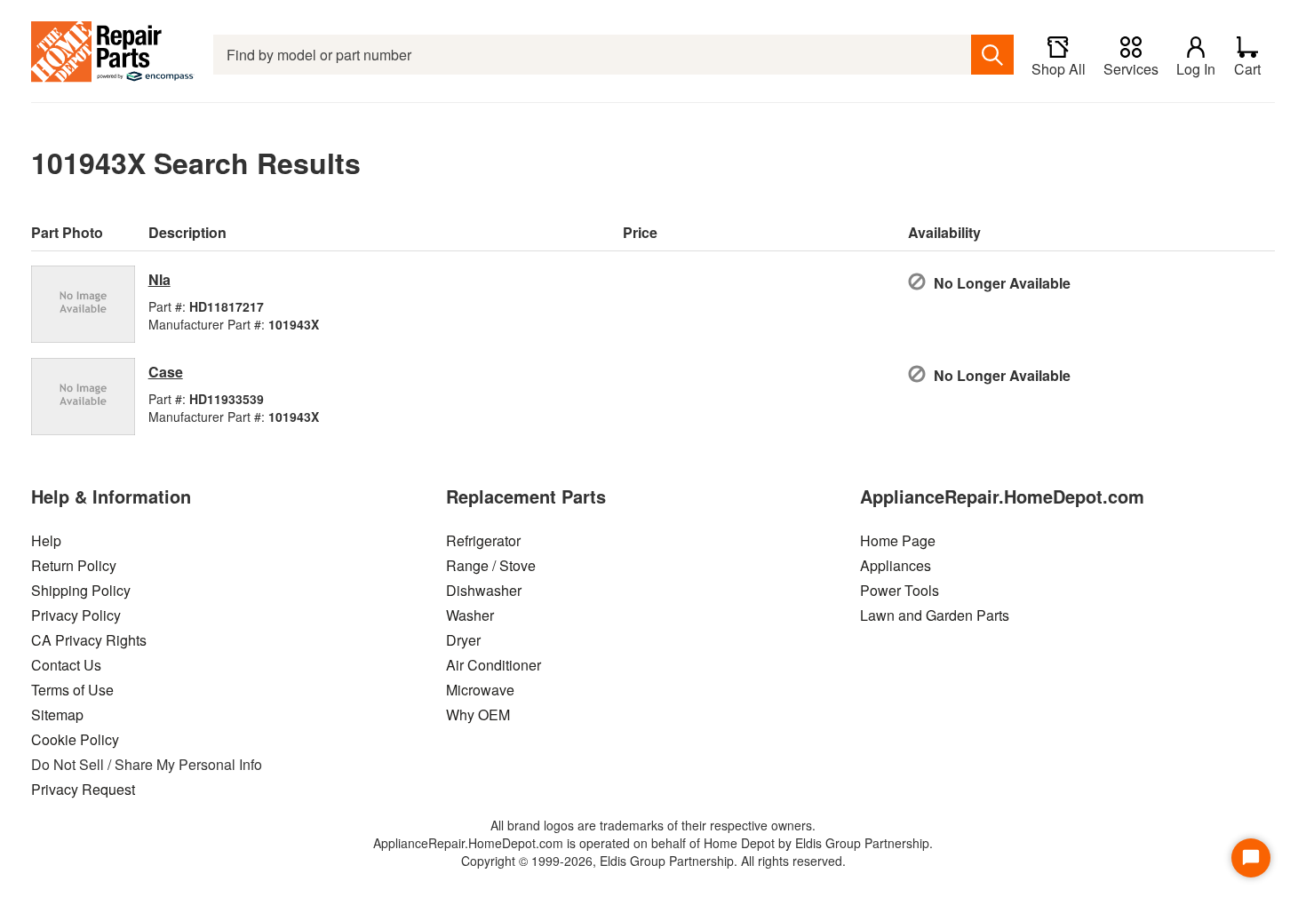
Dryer (463, 640)
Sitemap (57, 714)
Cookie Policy (75, 739)
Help (46, 540)
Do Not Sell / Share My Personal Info (146, 764)
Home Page (898, 540)
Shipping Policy (81, 590)
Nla (159, 279)
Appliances (895, 565)
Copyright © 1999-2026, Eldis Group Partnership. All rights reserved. (653, 860)
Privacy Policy (76, 615)
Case (165, 371)
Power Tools (899, 590)
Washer (470, 615)
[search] (992, 55)
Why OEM (478, 714)
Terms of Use (72, 689)
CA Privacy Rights (89, 640)
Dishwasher (484, 590)
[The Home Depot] (113, 54)
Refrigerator (483, 540)
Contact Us (66, 665)
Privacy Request (83, 789)
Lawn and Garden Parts (934, 615)
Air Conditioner (493, 665)
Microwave (480, 689)
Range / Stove (491, 565)
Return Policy (73, 565)
